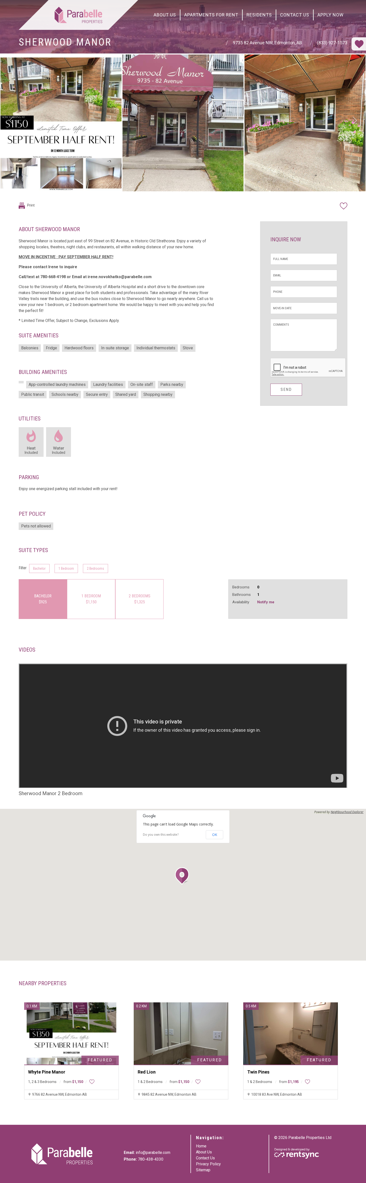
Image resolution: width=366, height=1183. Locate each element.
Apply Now (330, 14)
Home (201, 1146)
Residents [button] (259, 14)
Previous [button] (11, 120)
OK (214, 834)
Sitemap (203, 1170)
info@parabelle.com (153, 1152)
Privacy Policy (208, 1164)
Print (30, 205)
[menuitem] (165, 14)
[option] (61, 122)
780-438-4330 (150, 1159)
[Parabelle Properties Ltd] (78, 15)
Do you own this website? (161, 835)
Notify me (265, 602)
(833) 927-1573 (332, 42)
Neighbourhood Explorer (347, 812)
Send (286, 389)
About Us (165, 14)
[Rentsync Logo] (296, 1153)
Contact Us (294, 14)
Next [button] (354, 120)
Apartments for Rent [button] (211, 14)
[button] (183, 876)
